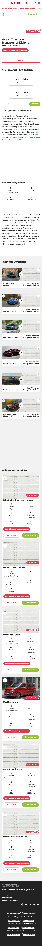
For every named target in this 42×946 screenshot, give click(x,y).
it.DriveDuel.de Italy (13, 930)
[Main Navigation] (3, 3)
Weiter (35, 104)
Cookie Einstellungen (10, 900)
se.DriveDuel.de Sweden (28, 930)
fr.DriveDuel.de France (14, 920)
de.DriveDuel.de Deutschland (27, 916)
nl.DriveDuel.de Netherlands (27, 923)
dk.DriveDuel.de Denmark (13, 934)
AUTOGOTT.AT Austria (29, 913)
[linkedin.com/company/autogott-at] (34, 904)
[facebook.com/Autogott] (22, 904)
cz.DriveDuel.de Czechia (28, 927)
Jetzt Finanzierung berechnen (15, 50)
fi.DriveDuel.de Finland (29, 934)
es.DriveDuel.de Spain (28, 920)
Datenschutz (7, 897)
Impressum (6, 895)
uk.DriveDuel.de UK (12, 923)
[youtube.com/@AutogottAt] (38, 904)
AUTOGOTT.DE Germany (13, 913)
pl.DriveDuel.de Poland (13, 927)
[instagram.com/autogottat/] (30, 904)
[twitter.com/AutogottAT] (26, 904)
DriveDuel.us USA (12, 916)
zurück (7, 104)
